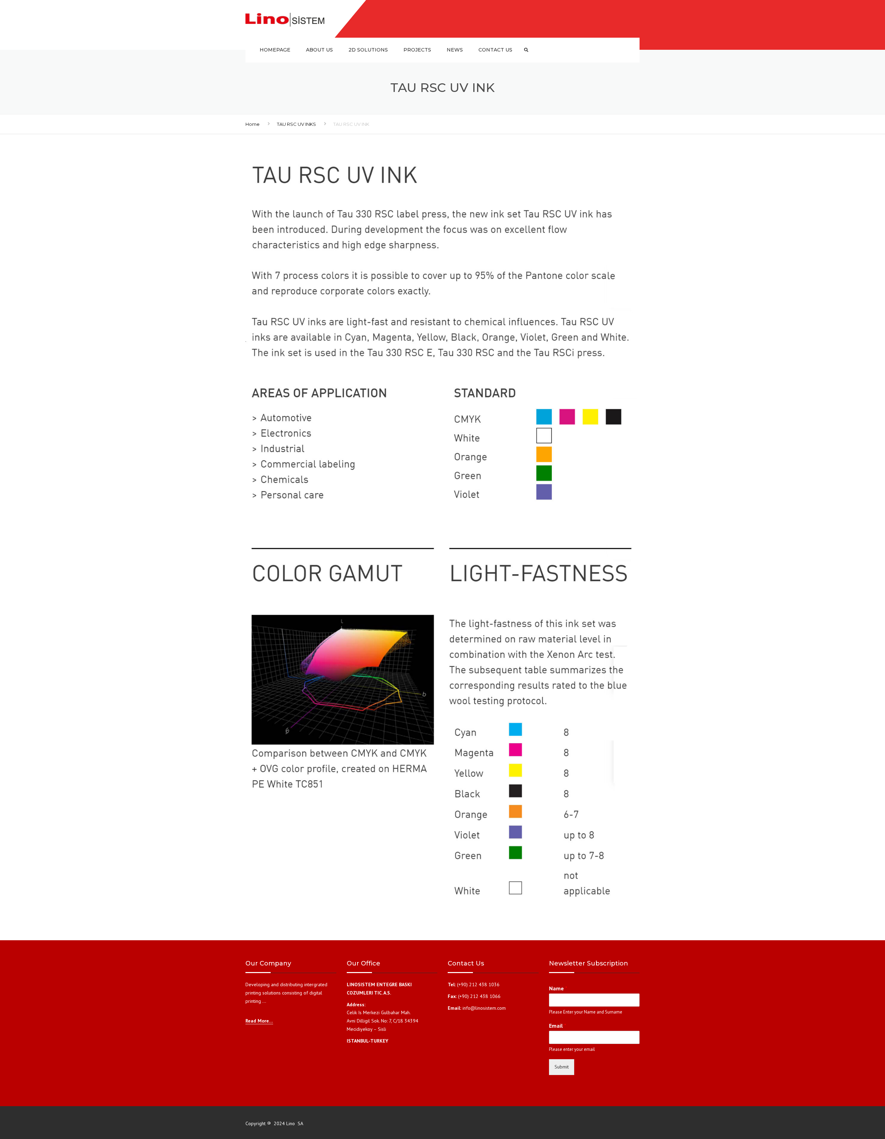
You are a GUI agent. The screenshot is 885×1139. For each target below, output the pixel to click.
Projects (417, 50)
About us (319, 50)
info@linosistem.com (484, 1008)
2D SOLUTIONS (368, 50)
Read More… (259, 1021)
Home (252, 124)
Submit (562, 1067)
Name (558, 988)
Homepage (275, 50)
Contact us (495, 50)
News (455, 50)
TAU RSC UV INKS (296, 124)
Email (557, 1025)
